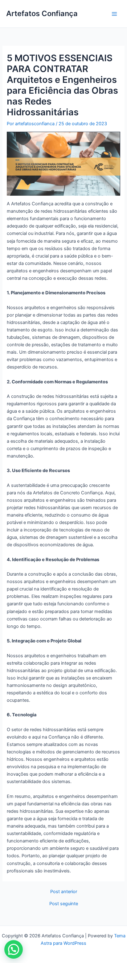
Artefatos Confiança (42, 13)
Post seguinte (63, 903)
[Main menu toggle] (114, 13)
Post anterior (63, 891)
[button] (13, 949)
